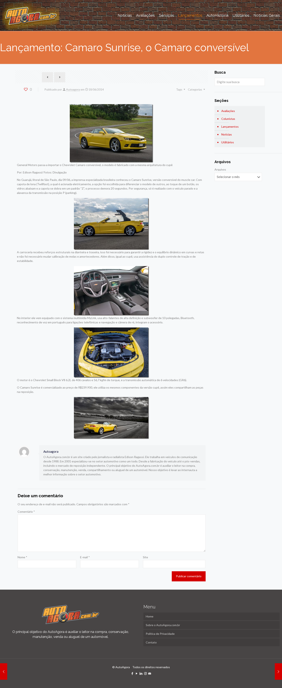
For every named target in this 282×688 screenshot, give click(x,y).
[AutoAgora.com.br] (30, 15)
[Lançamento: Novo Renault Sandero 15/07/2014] (278, 671)
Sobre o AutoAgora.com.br (163, 625)
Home (149, 616)
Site (145, 557)
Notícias (226, 134)
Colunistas (228, 118)
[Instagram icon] (145, 673)
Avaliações (228, 111)
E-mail (85, 557)
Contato (151, 642)
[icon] (149, 673)
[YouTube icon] (136, 673)
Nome (22, 557)
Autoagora (73, 89)
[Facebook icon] (132, 673)
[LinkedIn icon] (141, 673)
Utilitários (227, 142)
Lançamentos (230, 126)
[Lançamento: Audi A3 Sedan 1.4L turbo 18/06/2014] (3, 671)
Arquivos (220, 169)
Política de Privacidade (160, 633)
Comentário (26, 511)
